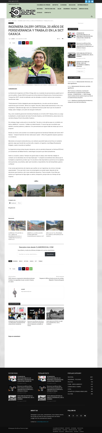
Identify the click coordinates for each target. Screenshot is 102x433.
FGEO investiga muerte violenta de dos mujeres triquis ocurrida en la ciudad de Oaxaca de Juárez (80, 95)
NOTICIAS (26, 261)
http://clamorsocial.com (26, 291)
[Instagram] (81, 415)
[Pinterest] (27, 42)
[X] (89, 1)
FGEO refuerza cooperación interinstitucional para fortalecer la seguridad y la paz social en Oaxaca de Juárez (21, 280)
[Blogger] (69, 415)
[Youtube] (92, 1)
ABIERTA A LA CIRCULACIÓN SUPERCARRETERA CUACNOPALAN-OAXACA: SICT (35, 234)
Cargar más (80, 71)
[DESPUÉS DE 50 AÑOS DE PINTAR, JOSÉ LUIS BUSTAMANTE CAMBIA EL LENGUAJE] (71, 63)
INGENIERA (15, 261)
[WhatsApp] (31, 42)
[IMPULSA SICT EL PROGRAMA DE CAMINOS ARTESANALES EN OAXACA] (54, 226)
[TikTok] (86, 1)
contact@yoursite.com (42, 421)
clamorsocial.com (13, 4)
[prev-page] (9, 329)
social (13, 38)
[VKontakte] (85, 415)
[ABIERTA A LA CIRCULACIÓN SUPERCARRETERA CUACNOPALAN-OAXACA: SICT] (35, 226)
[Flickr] (77, 415)
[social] (9, 39)
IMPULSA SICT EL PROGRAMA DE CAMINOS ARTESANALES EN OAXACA (54, 234)
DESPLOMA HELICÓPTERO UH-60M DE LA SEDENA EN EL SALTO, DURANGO (54, 323)
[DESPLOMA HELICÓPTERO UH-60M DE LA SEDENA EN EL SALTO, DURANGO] (55, 313)
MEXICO (20, 261)
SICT (36, 261)
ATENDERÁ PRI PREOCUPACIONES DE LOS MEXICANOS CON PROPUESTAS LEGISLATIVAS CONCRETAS (17, 323)
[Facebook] (20, 42)
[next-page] (12, 329)
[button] (92, 16)
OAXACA (31, 261)
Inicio (9, 20)
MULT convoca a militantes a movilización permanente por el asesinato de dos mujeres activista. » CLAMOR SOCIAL (79, 92)
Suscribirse (50, 254)
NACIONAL (14, 20)
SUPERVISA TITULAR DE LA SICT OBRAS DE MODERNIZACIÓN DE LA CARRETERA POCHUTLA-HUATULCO (15, 236)
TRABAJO (40, 261)
